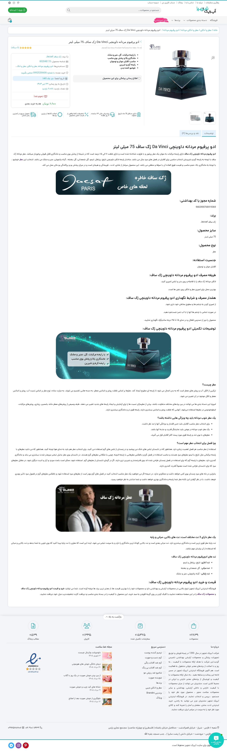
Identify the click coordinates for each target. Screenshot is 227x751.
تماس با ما (189, 2)
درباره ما (200, 2)
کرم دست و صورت (153, 657)
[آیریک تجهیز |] (206, 10)
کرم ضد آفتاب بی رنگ (152, 667)
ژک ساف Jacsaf (53, 56)
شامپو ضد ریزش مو (153, 672)
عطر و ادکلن (205, 30)
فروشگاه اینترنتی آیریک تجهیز (202, 588)
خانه (215, 30)
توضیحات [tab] (209, 133)
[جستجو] (69, 10)
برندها (177, 20)
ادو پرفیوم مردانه (171, 30)
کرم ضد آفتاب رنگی (153, 662)
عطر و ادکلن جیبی (154, 687)
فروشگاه (213, 20)
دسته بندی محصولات (196, 20)
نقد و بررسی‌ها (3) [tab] (190, 133)
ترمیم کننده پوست (153, 652)
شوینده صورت (155, 677)
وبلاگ (180, 2)
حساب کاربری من (168, 2)
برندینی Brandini (154, 692)
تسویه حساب (153, 2)
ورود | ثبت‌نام (16, 10)
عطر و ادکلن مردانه (189, 30)
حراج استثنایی (161, 20)
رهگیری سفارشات (212, 2)
